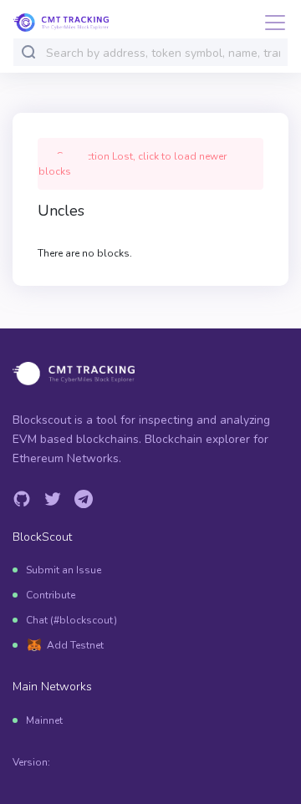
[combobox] (163, 53)
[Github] (22, 499)
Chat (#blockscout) (71, 620)
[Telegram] (83, 499)
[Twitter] (52, 499)
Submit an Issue (63, 570)
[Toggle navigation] (270, 22)
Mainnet (44, 720)
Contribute (50, 595)
